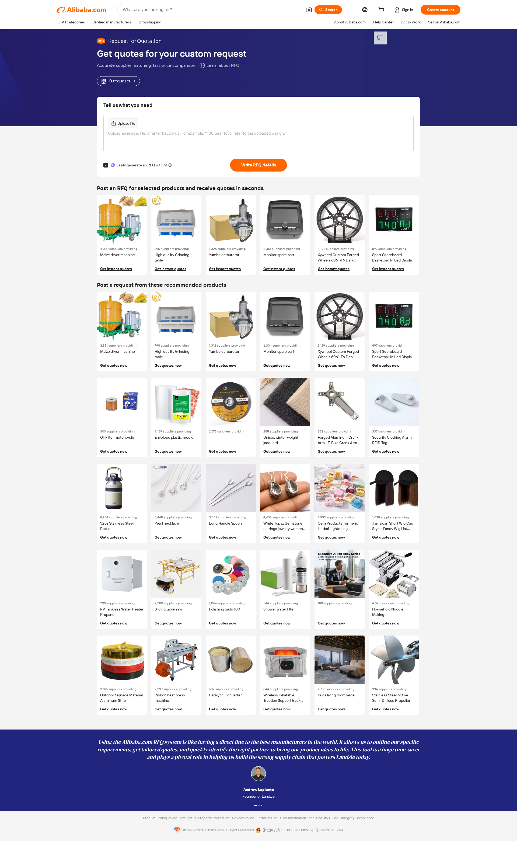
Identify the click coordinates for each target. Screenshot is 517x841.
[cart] (382, 10)
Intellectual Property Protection (205, 818)
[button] (309, 9)
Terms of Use (267, 818)
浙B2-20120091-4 (329, 830)
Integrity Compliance (357, 818)
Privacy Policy (243, 818)
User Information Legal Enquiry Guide (309, 818)
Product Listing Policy (160, 818)
